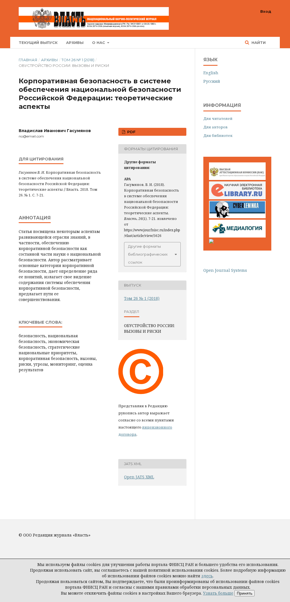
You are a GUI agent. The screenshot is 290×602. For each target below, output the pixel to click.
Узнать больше (218, 593)
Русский (211, 81)
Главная (28, 60)
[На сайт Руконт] (211, 242)
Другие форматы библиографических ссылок (148, 254)
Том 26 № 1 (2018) (77, 60)
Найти (258, 42)
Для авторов (215, 127)
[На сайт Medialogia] (237, 236)
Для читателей (218, 118)
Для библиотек (218, 135)
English (210, 72)
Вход (265, 11)
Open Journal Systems (225, 270)
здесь (207, 575)
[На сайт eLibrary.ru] (237, 197)
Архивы (75, 42)
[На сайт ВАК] (237, 178)
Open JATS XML (139, 477)
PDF (131, 132)
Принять (244, 593)
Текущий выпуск (38, 42)
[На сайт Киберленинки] (237, 216)
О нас (99, 42)
